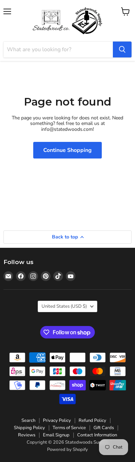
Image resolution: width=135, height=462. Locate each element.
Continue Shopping (67, 150)
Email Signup (56, 435)
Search (28, 420)
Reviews (26, 435)
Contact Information (97, 435)
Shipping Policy (29, 428)
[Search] (122, 49)
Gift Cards (103, 428)
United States (64, 306)
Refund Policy (92, 420)
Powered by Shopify (67, 449)
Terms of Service (69, 428)
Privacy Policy (57, 420)
